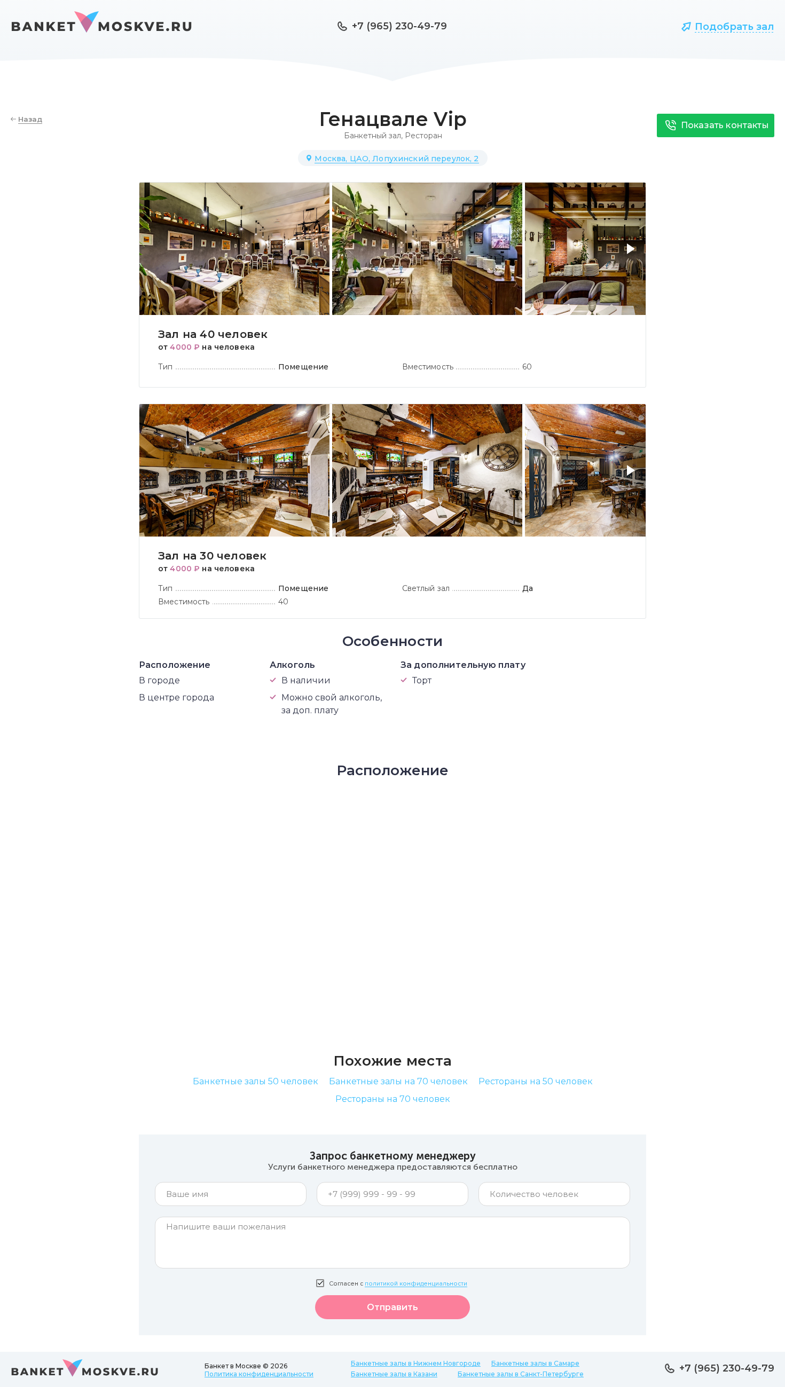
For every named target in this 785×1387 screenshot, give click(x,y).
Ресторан (423, 135)
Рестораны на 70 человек (392, 1099)
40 (283, 601)
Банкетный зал (372, 135)
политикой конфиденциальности (416, 1284)
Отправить (392, 1307)
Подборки (632, 27)
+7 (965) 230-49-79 (399, 26)
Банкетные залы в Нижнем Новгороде (416, 1363)
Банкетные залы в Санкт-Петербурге (521, 1374)
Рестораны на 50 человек (535, 1081)
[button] (633, 255)
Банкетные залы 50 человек (255, 1081)
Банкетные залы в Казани (394, 1374)
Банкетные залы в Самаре (535, 1363)
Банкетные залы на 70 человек (398, 1081)
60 (527, 367)
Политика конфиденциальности (259, 1374)
